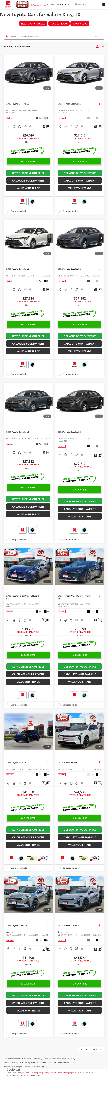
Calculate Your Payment (28, 180)
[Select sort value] (102, 46)
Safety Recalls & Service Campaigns (57, 1072)
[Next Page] (86, 1049)
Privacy (40, 1072)
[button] (50, 72)
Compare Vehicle (19, 211)
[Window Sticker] (48, 126)
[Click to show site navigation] (104, 4)
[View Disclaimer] (30, 126)
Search (97, 36)
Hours (74, 1072)
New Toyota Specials (33, 23)
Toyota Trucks (58, 23)
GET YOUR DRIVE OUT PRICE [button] (28, 173)
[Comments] (44, 126)
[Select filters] (97, 46)
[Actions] (47, 103)
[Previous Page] (81, 1049)
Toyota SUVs (80, 23)
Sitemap (34, 1072)
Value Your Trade (28, 188)
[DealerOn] (13, 1069)
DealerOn (26, 1072)
